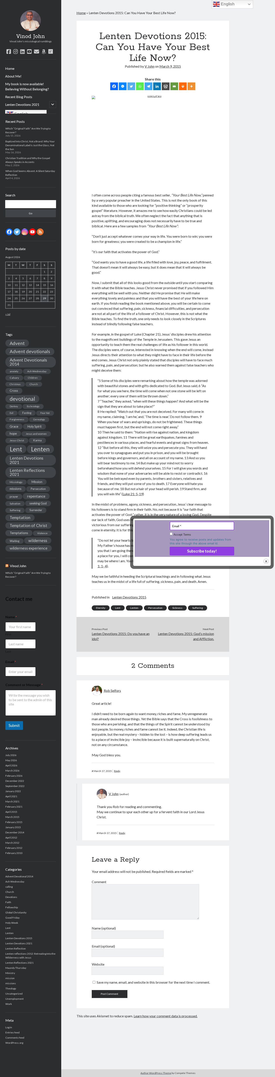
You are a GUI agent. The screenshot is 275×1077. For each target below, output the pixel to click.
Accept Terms (182, 534)
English (227, 4)
